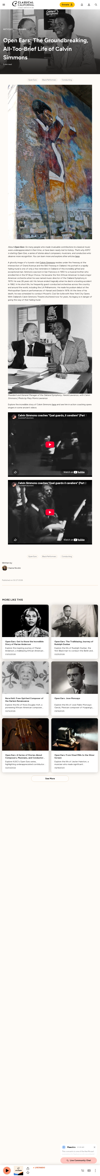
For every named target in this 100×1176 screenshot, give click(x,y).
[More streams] (89, 1170)
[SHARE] (27, 1168)
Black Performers (49, 80)
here (77, 256)
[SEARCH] (96, 5)
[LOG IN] (89, 5)
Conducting (67, 80)
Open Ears (32, 80)
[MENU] (3, 4)
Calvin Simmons (47, 262)
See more (50, 778)
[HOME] (23, 4)
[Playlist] (82, 1170)
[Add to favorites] (27, 1172)
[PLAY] (7, 1170)
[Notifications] (82, 5)
